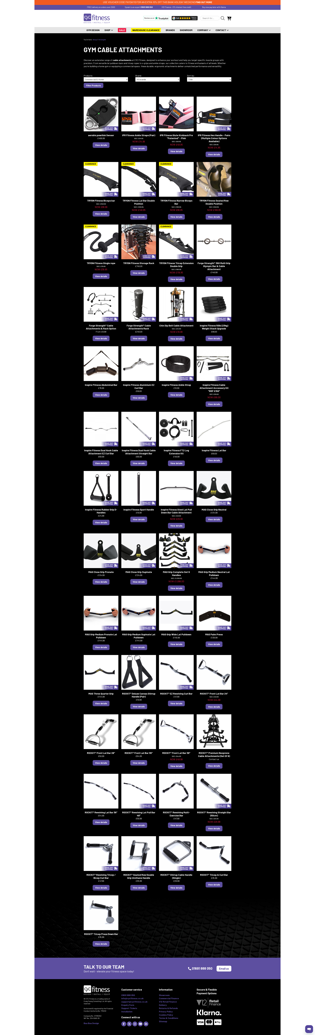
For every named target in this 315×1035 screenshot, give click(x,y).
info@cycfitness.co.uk (132, 998)
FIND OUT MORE (204, 2)
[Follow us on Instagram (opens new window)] (135, 1023)
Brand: (138, 75)
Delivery (163, 1005)
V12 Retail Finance (168, 1001)
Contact (221, 30)
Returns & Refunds (168, 1008)
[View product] (101, 113)
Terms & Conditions (168, 1018)
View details (101, 145)
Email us (224, 968)
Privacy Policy (166, 1011)
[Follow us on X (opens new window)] (129, 1023)
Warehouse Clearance (146, 30)
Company (203, 30)
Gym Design (93, 30)
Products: (88, 75)
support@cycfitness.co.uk (134, 1001)
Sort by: (191, 75)
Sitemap (163, 1021)
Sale (122, 30)
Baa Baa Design (91, 1023)
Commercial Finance (169, 998)
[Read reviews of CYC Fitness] (185, 18)
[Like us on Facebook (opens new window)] (124, 1023)
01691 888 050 (147, 7)
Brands (170, 30)
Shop (107, 30)
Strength (102, 40)
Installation (126, 1011)
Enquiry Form (127, 1005)
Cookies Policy (166, 1014)
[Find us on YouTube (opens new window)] (140, 1023)
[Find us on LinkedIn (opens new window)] (146, 1023)
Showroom (186, 30)
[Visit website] (156, 18)
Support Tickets (129, 1008)
